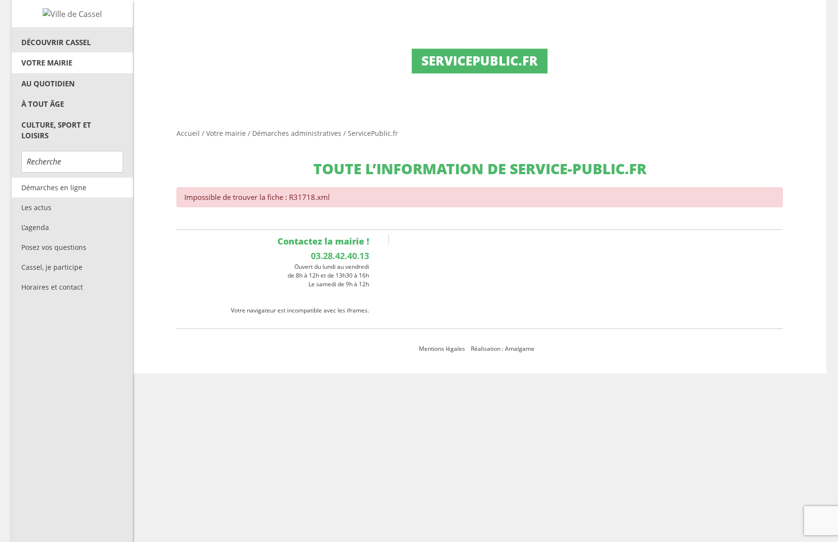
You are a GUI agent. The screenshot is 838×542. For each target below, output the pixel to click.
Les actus (36, 207)
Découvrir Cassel (56, 42)
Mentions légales (442, 349)
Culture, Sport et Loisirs (56, 130)
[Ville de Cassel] (72, 13)
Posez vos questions (53, 247)
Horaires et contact (52, 287)
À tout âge (42, 104)
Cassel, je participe (51, 267)
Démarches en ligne (53, 187)
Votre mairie (46, 62)
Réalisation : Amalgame (503, 349)
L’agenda (35, 227)
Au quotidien (48, 83)
